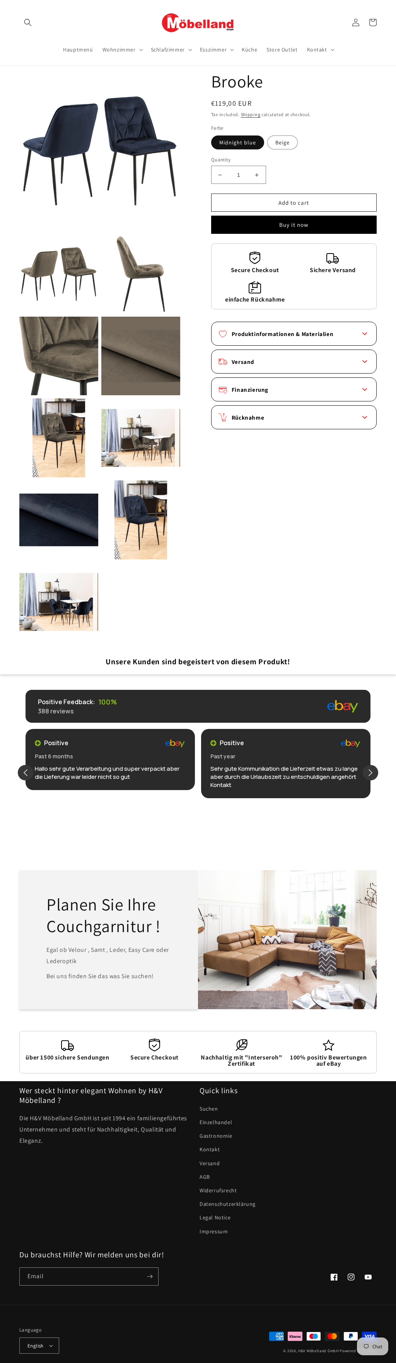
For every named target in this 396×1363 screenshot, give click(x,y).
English (35, 1345)
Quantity (220, 159)
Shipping (251, 114)
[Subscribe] (149, 1276)
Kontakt (210, 1149)
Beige (282, 142)
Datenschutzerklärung (228, 1203)
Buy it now (294, 224)
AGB (205, 1176)
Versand (210, 1163)
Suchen (209, 1108)
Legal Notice (215, 1217)
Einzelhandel (216, 1122)
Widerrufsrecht (218, 1190)
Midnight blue (237, 142)
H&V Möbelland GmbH (318, 1350)
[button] (27, 22)
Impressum (214, 1231)
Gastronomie (216, 1135)
